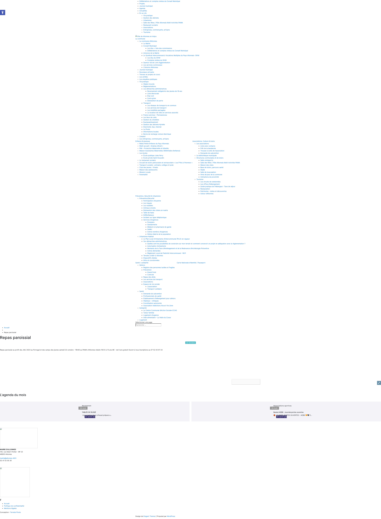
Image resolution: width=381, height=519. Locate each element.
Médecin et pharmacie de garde (159, 227)
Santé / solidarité (141, 263)
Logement (143, 320)
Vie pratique (147, 15)
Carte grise (151, 98)
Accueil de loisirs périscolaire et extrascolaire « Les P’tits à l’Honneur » (165, 163)
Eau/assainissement (150, 122)
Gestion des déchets (151, 18)
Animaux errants (149, 208)
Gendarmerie (152, 225)
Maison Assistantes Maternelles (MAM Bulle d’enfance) (159, 151)
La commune (140, 39)
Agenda (142, 8)
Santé (141, 291)
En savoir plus (90, 417)
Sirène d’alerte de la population (159, 234)
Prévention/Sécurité (146, 198)
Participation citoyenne (152, 201)
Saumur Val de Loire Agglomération (156, 63)
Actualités (143, 11)
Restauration (205, 189)
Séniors (142, 265)
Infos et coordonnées (151, 260)
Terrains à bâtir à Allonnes (153, 256)
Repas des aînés (149, 277)
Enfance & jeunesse (142, 141)
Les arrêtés (143, 77)
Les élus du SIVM (153, 58)
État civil (150, 96)
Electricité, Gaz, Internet (152, 127)
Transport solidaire (154, 289)
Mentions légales (10, 508)
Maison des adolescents (148, 170)
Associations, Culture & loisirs (203, 141)
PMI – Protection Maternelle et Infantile (154, 148)
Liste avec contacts (207, 146)
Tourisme (146, 32)
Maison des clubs (206, 165)
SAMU (149, 229)
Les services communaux (152, 65)
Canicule (150, 275)
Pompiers (150, 222)
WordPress (171, 516)
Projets (142, 4)
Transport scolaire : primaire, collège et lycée (156, 165)
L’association (152, 286)
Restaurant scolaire (150, 25)
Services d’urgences (150, 220)
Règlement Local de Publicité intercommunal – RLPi (166, 253)
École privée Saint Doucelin (153, 158)
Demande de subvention (209, 153)
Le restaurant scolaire (147, 160)
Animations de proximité (209, 177)
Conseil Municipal (150, 46)
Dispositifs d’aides (150, 258)
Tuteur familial (148, 313)
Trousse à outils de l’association (212, 151)
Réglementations (149, 86)
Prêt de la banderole (208, 148)
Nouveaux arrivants (146, 72)
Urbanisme (147, 20)
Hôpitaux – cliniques (151, 301)
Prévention (147, 270)
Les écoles (143, 153)
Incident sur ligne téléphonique (154, 217)
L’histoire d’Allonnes (150, 67)
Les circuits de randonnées (210, 182)
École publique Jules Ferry (153, 155)
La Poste (146, 129)
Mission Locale (145, 172)
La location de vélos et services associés (162, 113)
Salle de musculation (208, 172)
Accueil (6, 328)
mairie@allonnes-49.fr (8, 458)
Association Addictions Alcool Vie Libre (158, 306)
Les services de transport (156, 108)
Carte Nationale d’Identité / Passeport (191, 263)
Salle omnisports (206, 160)
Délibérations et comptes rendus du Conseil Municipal (159, 1)
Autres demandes (153, 251)
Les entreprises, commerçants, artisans (154, 139)
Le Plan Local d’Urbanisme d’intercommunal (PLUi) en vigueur (166, 239)
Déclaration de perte (155, 101)
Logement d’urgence (151, 315)
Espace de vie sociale (151, 284)
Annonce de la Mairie (151, 53)
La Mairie (146, 43)
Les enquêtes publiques (148, 79)
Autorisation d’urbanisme (156, 246)
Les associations (202, 144)
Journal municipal (146, 6)
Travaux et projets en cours (149, 74)
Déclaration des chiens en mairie (155, 210)
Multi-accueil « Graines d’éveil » (151, 146)
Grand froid (151, 272)
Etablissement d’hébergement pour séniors (159, 298)
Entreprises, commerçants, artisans (156, 30)
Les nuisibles (148, 205)
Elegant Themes (149, 516)
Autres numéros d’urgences (157, 232)
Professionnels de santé (152, 296)
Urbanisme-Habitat (146, 236)
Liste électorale (153, 94)
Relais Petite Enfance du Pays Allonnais (154, 144)
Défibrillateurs (148, 215)
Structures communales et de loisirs (209, 158)
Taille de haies (148, 213)
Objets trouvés (148, 84)
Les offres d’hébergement (210, 184)
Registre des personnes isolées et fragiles (159, 267)
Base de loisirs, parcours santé (211, 167)
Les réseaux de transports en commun (161, 105)
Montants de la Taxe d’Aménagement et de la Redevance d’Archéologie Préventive (178, 248)
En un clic (143, 13)
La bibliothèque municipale (206, 155)
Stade (202, 170)
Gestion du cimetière (151, 120)
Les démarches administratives (155, 89)
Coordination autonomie (152, 303)
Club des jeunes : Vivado (148, 167)
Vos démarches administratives (155, 241)
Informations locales (151, 132)
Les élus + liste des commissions (159, 48)
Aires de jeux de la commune (211, 175)
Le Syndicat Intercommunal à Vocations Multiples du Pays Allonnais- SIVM (171, 55)
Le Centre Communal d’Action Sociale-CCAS (160, 310)
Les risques (147, 203)
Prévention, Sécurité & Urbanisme (148, 196)
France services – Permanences (155, 115)
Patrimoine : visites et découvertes (213, 191)
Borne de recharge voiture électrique (157, 134)
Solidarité (143, 308)
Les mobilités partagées (156, 110)
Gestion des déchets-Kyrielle (154, 124)
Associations (148, 27)
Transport (147, 103)
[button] (246, 382)
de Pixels (15, 512)
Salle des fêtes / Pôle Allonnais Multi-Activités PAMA (163, 23)
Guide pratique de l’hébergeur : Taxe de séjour (217, 186)
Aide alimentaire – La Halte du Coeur (157, 317)
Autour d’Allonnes (206, 194)
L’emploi (142, 136)
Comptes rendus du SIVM (156, 60)
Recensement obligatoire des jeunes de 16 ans (164, 91)
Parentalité (143, 175)
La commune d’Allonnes (148, 41)
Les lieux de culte (149, 117)
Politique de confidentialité (14, 506)
